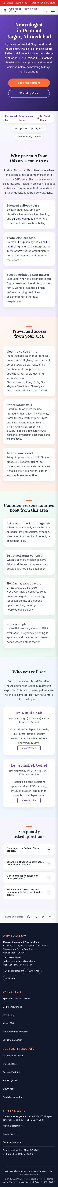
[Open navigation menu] (52, 10)
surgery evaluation (23, 218)
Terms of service (12, 1142)
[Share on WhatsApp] (29, 917)
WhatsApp (34, 970)
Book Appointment (29, 82)
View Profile (29, 748)
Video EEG (8, 1023)
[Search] (45, 10)
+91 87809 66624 (12, 957)
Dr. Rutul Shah (45, 118)
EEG (19, 242)
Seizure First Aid (11, 1072)
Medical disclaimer (12, 1125)
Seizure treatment (12, 1007)
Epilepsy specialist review (16, 998)
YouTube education (13, 1097)
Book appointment (14, 970)
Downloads (9, 1088)
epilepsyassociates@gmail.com (19, 961)
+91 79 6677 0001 (46, 3)
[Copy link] (43, 917)
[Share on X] (36, 917)
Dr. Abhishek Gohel (25, 118)
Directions (10, 978)
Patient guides (10, 1080)
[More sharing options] (50, 917)
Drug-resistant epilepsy (15, 1031)
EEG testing (9, 1015)
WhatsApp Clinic (29, 93)
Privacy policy (10, 1134)
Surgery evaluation (12, 1040)
